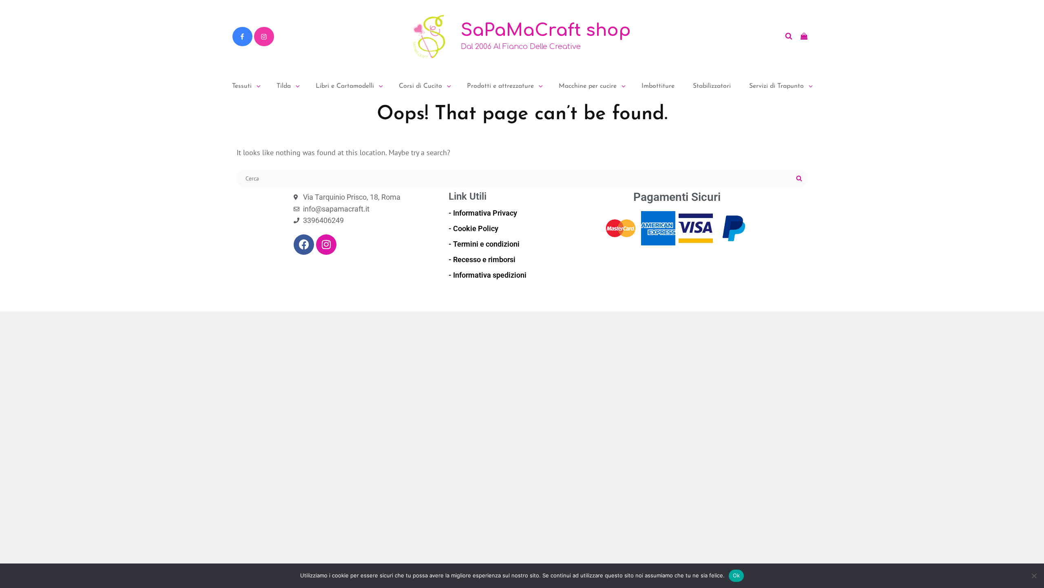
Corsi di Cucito (420, 86)
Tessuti (242, 86)
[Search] (799, 178)
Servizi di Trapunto (776, 86)
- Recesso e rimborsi (482, 259)
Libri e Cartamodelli (345, 86)
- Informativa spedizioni (487, 275)
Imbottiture (658, 86)
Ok (736, 575)
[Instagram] (264, 37)
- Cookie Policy (473, 228)
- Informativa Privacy (483, 213)
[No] (1034, 576)
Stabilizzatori (712, 86)
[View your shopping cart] (804, 36)
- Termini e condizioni (484, 244)
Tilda (283, 86)
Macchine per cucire (588, 86)
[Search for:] (522, 178)
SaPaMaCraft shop (546, 30)
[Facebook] (242, 37)
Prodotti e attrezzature (500, 86)
